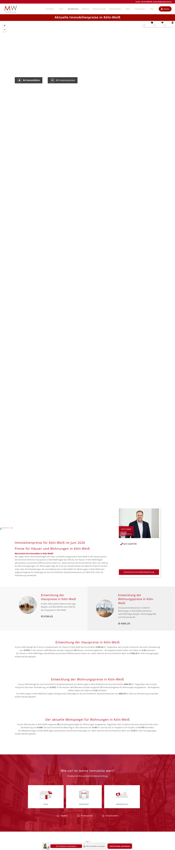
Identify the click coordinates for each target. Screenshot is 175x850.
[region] (87, 276)
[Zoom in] (4, 25)
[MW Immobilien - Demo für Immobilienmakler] (10, 9)
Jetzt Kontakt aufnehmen (120, 846)
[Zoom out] (4, 30)
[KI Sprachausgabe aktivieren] (47, 848)
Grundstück (122, 804)
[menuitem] (49, 9)
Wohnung (84, 804)
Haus (46, 804)
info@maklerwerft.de (165, 2)
